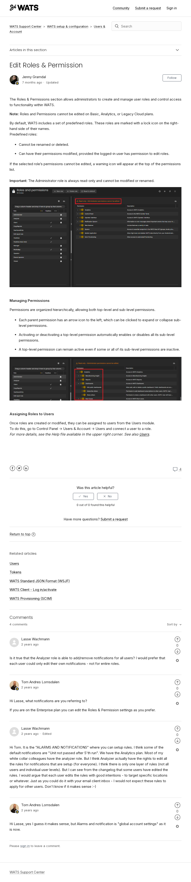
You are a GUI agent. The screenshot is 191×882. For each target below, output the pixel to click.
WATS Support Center (25, 26)
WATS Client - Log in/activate (33, 589)
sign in (25, 846)
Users (14, 563)
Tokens (15, 572)
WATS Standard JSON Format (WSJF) (40, 581)
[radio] (83, 496)
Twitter (19, 468)
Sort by (172, 624)
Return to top (20, 534)
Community (121, 8)
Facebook (12, 468)
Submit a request (148, 8)
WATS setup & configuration (67, 26)
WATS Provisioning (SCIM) (31, 598)
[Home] (24, 9)
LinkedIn (26, 468)
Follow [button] (172, 78)
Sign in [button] (172, 8)
